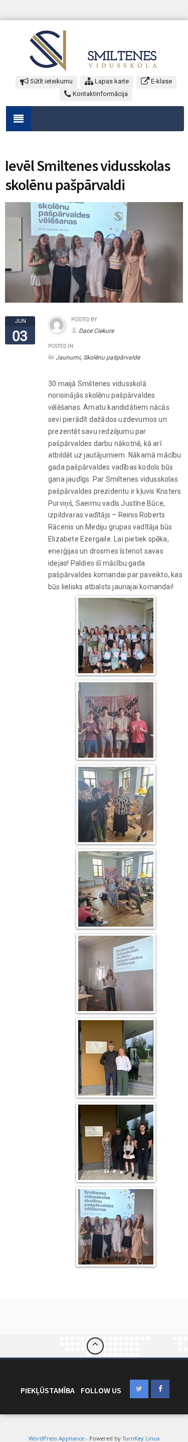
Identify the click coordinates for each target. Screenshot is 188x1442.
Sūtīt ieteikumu (51, 81)
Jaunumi (68, 357)
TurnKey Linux (141, 1438)
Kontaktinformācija (99, 94)
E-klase (160, 81)
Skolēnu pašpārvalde (111, 357)
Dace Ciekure (96, 330)
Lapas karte (111, 81)
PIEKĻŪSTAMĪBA (48, 1390)
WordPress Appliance (56, 1438)
